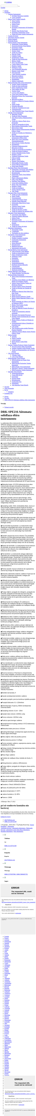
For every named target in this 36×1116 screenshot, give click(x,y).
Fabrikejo (11, 392)
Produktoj (7, 12)
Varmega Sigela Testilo (18, 206)
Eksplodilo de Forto (17, 49)
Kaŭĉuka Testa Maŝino (18, 181)
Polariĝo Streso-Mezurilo (19, 201)
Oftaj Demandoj (9, 388)
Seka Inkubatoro (18, 831)
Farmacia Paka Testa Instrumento (17, 193)
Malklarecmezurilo (17, 246)
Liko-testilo (15, 326)
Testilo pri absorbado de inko (20, 253)
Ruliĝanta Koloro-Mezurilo (20, 265)
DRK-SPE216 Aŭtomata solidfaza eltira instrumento (19, 400)
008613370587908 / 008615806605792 (16, 874)
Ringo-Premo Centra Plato (19, 341)
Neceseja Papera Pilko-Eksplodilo (22, 346)
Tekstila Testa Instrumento (15, 113)
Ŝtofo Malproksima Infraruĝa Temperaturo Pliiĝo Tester (20, 137)
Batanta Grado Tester (18, 71)
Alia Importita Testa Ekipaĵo (20, 385)
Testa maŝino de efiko (18, 89)
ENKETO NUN (6, 817)
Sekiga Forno (16, 24)
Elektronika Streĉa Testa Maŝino (21, 174)
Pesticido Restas (13, 41)
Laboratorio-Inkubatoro (18, 828)
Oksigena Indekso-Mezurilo (20, 216)
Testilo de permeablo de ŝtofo (20, 124)
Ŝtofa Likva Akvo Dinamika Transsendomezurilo (20, 140)
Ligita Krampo (16, 340)
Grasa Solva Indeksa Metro (20, 94)
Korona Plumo (16, 378)
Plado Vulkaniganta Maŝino (20, 178)
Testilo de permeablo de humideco (22, 149)
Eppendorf (15, 377)
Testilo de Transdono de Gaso (20, 108)
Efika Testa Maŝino (17, 179)
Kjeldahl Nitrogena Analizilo (20, 16)
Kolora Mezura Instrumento (20, 164)
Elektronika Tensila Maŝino (20, 44)
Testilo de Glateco (17, 52)
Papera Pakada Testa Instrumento (17, 42)
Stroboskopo (15, 224)
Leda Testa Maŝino (17, 356)
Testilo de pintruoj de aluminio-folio (22, 211)
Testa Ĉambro (16, 21)
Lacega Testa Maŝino (18, 92)
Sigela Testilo (16, 104)
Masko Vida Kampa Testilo (20, 305)
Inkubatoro (15, 26)
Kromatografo (16, 22)
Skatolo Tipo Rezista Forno (20, 31)
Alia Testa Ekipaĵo (13, 353)
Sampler (14, 336)
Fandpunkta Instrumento (19, 240)
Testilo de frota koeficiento (19, 59)
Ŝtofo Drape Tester (17, 128)
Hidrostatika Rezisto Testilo (20, 163)
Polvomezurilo (16, 72)
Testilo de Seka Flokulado (19, 116)
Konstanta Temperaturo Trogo (20, 32)
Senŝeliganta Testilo (17, 57)
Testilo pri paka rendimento (20, 194)
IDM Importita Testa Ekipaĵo (16, 358)
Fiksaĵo (14, 343)
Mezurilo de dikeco (17, 76)
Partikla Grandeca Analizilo (20, 238)
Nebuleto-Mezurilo (17, 106)
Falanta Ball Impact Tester (19, 199)
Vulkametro (15, 176)
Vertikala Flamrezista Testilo (20, 156)
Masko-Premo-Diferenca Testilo (21, 296)
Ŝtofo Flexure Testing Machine (21, 143)
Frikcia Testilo (16, 158)
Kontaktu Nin (8, 393)
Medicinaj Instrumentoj (15, 228)
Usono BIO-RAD (17, 375)
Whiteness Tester (17, 67)
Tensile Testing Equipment (19, 84)
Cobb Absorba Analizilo (19, 74)
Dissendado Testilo (17, 229)
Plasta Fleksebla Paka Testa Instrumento (19, 82)
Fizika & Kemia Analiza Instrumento (22, 34)
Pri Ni (6, 390)
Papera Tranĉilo (16, 338)
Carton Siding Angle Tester (20, 64)
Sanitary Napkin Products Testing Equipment (21, 345)
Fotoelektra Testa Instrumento (16, 234)
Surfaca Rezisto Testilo (18, 189)
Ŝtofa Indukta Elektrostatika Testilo (22, 126)
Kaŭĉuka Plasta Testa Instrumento (18, 168)
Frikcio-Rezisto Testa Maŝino (20, 251)
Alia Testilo (15, 191)
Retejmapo (11, 826)
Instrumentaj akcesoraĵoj (19, 248)
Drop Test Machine (17, 62)
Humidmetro (15, 79)
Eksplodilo (15, 204)
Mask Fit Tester (16, 295)
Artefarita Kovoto (6, 828)
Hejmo (6, 11)
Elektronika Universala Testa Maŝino (22, 169)
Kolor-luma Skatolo (17, 77)
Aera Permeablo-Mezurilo (19, 69)
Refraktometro (16, 245)
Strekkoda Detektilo (17, 270)
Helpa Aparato (12, 335)
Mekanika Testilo (17, 114)
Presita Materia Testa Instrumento (18, 250)
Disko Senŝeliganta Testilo (19, 87)
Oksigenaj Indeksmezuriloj (19, 146)
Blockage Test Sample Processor (21, 315)
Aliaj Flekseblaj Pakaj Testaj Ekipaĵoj (23, 111)
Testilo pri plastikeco (18, 188)
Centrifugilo (15, 231)
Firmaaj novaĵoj (9, 407)
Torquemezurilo (16, 109)
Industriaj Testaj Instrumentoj (16, 213)
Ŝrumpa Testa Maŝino (18, 161)
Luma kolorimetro (17, 236)
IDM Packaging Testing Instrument (22, 370)
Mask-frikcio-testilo (17, 306)
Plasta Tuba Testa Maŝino (19, 184)
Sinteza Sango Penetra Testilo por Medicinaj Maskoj (21, 284)
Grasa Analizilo (16, 17)
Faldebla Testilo (16, 56)
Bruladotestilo (16, 173)
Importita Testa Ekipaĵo (15, 371)
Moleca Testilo (16, 61)
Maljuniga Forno (17, 219)
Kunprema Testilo (17, 47)
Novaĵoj (6, 387)
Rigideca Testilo (16, 66)
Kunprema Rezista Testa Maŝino (21, 46)
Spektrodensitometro (18, 263)
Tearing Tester (16, 51)
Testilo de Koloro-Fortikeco (20, 151)
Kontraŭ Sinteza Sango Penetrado (21, 286)
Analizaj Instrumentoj (14, 14)
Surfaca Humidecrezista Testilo (21, 153)
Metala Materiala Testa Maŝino (17, 271)
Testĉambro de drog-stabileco (20, 233)
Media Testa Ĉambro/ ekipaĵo (16, 19)
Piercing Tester (16, 54)
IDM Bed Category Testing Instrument (23, 368)
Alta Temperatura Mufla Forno (21, 171)
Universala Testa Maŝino (19, 214)
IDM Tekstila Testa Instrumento (21, 366)
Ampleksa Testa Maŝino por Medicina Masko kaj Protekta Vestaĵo (23, 280)
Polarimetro (15, 241)
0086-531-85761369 (10, 821)
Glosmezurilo (16, 266)
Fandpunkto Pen (16, 382)
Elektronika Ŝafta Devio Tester (21, 203)
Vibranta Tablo (16, 355)
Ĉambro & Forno (13, 36)
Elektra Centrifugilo (17, 81)
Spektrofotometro (17, 268)
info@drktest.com (9, 820)
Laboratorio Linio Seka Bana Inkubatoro (18, 830)
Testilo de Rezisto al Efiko (19, 209)
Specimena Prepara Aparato (16, 37)
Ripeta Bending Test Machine (20, 273)
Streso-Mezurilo (16, 243)
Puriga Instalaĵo (12, 39)
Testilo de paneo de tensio (19, 226)
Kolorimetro (15, 260)
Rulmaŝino (15, 258)
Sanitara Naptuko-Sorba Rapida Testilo (23, 348)
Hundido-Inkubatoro (7, 831)
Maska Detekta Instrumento (16, 275)
